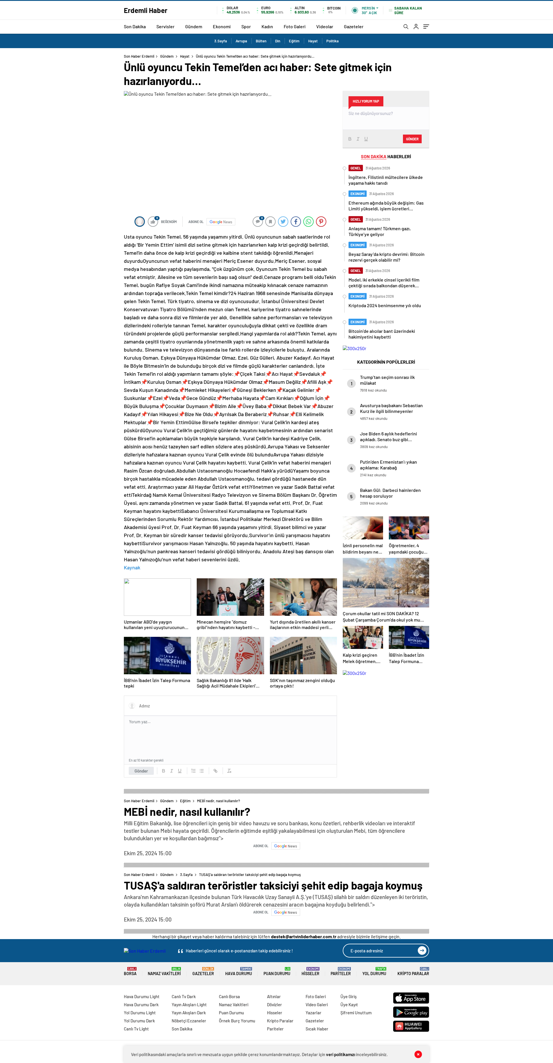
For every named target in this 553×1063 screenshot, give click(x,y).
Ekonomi (222, 26)
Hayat (313, 41)
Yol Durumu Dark (139, 1020)
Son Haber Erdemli (139, 56)
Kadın (267, 26)
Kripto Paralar (413, 971)
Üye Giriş (348, 996)
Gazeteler (353, 26)
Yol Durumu (374, 971)
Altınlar (274, 996)
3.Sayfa (220, 41)
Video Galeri (317, 1004)
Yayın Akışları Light (189, 1004)
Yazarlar (313, 1012)
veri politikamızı (340, 1054)
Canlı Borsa (229, 996)
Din (277, 41)
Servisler (165, 26)
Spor (246, 26)
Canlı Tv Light (136, 1028)
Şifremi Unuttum (356, 1012)
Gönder (141, 770)
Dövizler (274, 1004)
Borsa (130, 971)
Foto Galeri (295, 26)
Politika (332, 41)
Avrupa (241, 41)
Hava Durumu (238, 971)
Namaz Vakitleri (164, 971)
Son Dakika (135, 26)
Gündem (193, 26)
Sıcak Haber (317, 1028)
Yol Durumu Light (140, 1012)
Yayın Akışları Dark (189, 1012)
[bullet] (202, 770)
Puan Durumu (277, 971)
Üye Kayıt (349, 1004)
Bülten (261, 41)
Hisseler (310, 971)
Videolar (324, 26)
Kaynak (132, 567)
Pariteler (341, 971)
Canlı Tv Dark (184, 996)
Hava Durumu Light (142, 996)
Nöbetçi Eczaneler (189, 1020)
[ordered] (194, 770)
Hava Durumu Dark (141, 1004)
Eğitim (294, 41)
